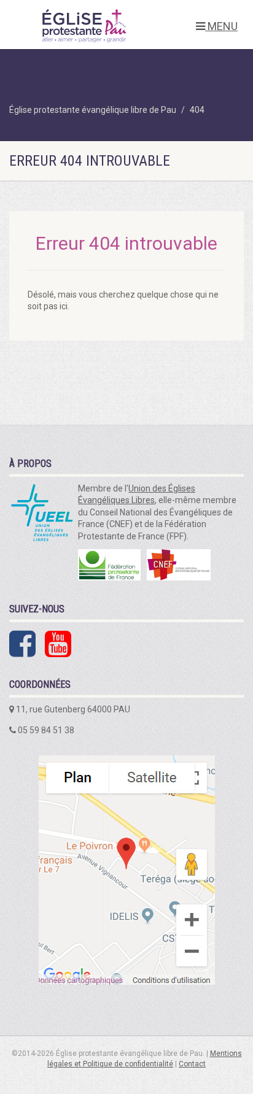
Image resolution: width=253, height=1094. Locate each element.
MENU (221, 26)
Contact (192, 1064)
